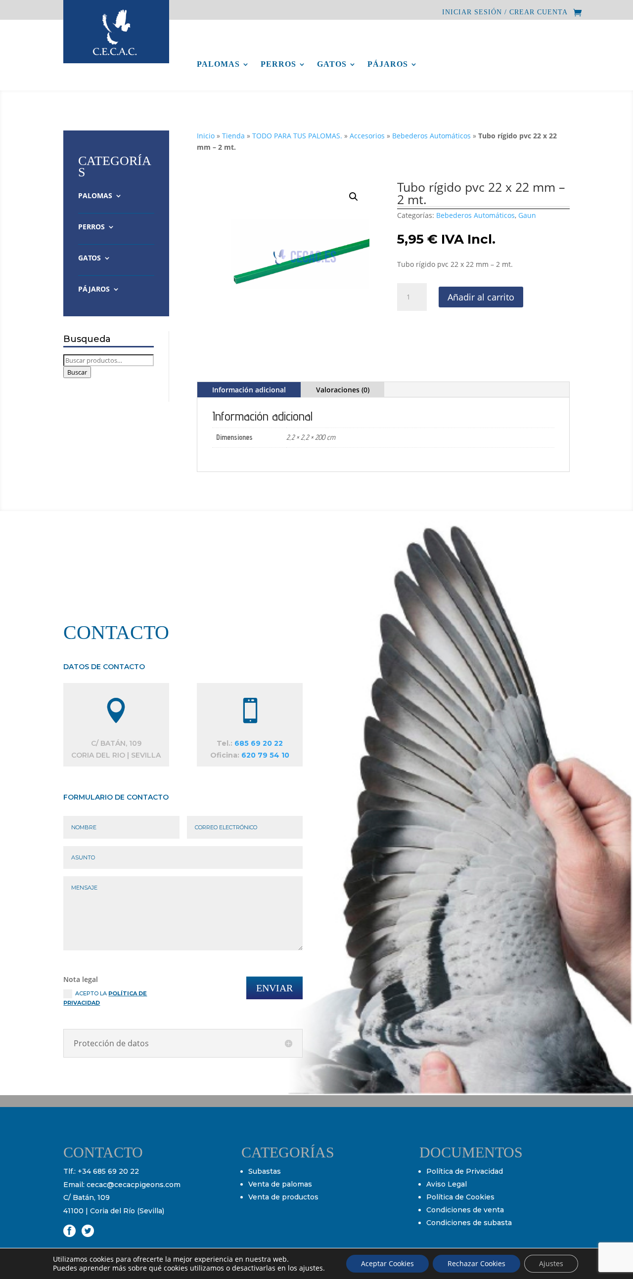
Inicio (206, 135)
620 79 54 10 (265, 755)
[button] (353, 197)
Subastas (264, 1171)
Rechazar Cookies (476, 1263)
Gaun (527, 215)
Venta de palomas (280, 1184)
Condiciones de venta (465, 1209)
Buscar (77, 372)
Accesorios (367, 135)
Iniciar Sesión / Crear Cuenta (505, 12)
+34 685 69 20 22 (108, 1171)
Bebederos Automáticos (431, 135)
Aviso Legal (446, 1184)
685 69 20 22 (258, 743)
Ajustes (551, 1263)
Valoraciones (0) (342, 389)
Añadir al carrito (481, 297)
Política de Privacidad (464, 1171)
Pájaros (387, 64)
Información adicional (249, 389)
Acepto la (105, 998)
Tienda (233, 135)
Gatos (332, 64)
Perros (278, 64)
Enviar (274, 987)
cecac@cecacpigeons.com (134, 1184)
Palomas (218, 64)
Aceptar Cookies (387, 1263)
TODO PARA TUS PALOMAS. (297, 135)
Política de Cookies (460, 1197)
